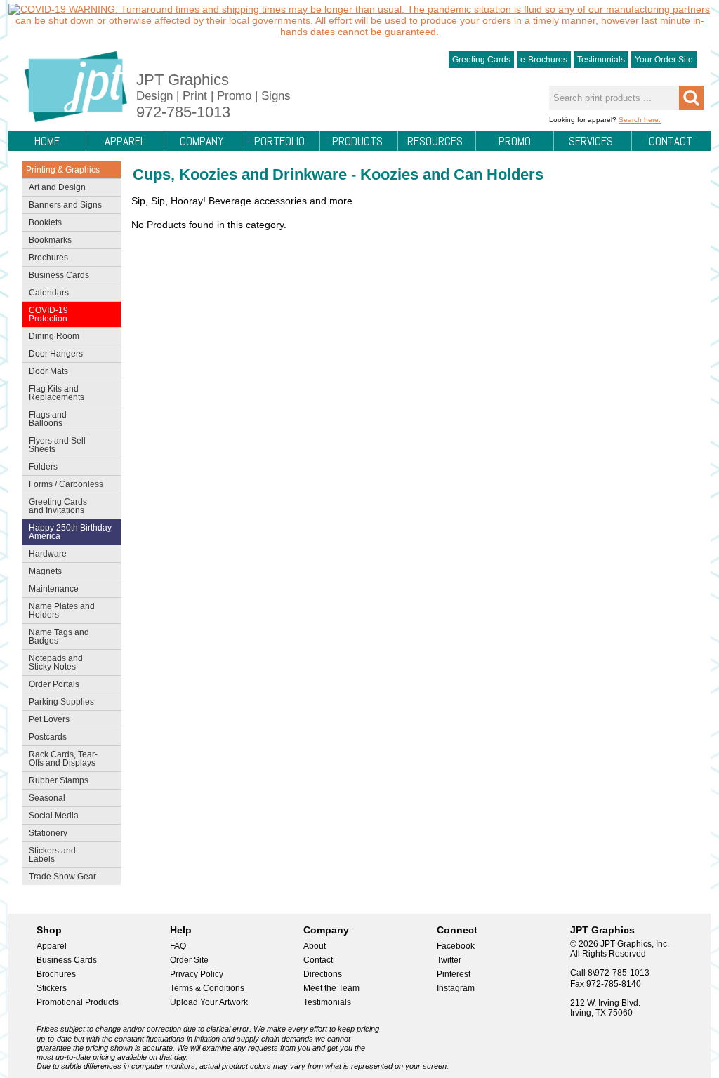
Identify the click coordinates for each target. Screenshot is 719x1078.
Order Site (189, 960)
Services (591, 141)
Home (47, 141)
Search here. (640, 120)
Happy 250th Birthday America (70, 532)
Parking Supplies (58, 703)
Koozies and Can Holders (451, 174)
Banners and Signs (62, 206)
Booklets (45, 222)
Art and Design (54, 188)
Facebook (456, 946)
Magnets (45, 571)
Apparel (125, 141)
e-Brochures (543, 60)
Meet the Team (331, 988)
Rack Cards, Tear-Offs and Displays (60, 759)
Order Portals (54, 684)
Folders (40, 468)
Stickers (52, 988)
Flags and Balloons (44, 419)
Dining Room (50, 337)
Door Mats (45, 372)
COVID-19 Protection (45, 314)
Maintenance (50, 590)
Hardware (48, 554)
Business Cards (55, 276)
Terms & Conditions (207, 988)
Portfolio (279, 141)
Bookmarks (50, 240)
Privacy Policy (196, 974)
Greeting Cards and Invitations (54, 506)
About (314, 946)
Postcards (44, 738)
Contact (670, 141)
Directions (322, 974)
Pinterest (453, 974)
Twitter (449, 960)
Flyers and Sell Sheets (54, 445)
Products (357, 141)
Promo (515, 141)
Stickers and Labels (49, 855)
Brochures (45, 259)
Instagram (456, 988)
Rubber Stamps (58, 780)
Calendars (49, 293)
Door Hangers (52, 355)
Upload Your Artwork (209, 1002)
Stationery (44, 834)
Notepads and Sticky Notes (52, 662)
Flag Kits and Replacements (53, 393)
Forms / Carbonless (66, 484)
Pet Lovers (46, 720)
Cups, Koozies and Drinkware (240, 174)
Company (201, 141)
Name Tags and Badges (55, 636)
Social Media (50, 817)
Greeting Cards (481, 60)
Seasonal (43, 799)
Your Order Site (664, 60)
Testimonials (601, 60)
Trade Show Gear (59, 878)
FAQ (178, 946)
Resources (435, 141)
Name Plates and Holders (62, 610)
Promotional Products (78, 1002)
